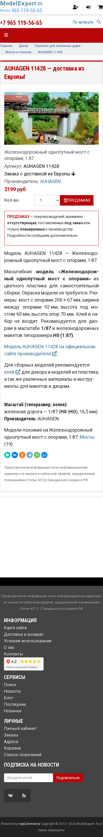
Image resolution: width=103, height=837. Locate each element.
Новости (12, 691)
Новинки (12, 711)
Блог (8, 697)
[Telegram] (29, 455)
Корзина (12, 748)
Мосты (87, 437)
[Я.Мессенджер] (7, 455)
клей (10, 372)
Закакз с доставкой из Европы (37, 173)
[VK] (10, 795)
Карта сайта (15, 627)
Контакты (13, 654)
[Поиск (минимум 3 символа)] (99, 22)
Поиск (10, 684)
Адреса (11, 741)
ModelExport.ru (22, 3)
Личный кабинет (20, 728)
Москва (5, 10)
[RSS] (24, 795)
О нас (9, 647)
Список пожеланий (22, 754)
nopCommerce (29, 824)
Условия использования (28, 641)
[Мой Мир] (44, 455)
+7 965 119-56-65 (21, 22)
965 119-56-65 (26, 10)
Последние (15, 704)
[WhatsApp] (37, 455)
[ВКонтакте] (15, 455)
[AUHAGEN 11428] (51, 118)
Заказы (11, 735)
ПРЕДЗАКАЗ (79, 200)
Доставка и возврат (24, 634)
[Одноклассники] (22, 455)
